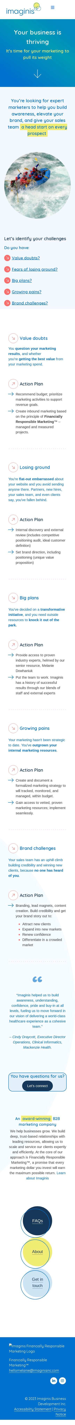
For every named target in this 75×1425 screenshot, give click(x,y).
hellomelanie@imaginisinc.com (34, 1370)
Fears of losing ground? (35, 269)
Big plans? (22, 280)
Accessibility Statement (32, 1409)
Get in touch (37, 1282)
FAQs (37, 1220)
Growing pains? (26, 291)
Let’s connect (37, 1086)
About (37, 1251)
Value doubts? (26, 257)
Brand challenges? (30, 302)
